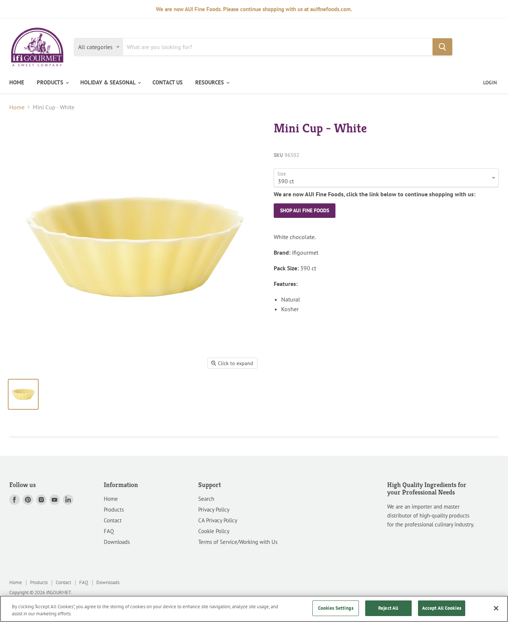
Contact (113, 520)
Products (114, 509)
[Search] (442, 46)
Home (17, 107)
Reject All (388, 608)
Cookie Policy (213, 531)
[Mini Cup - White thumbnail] (23, 394)
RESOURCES (210, 82)
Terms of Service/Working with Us (237, 541)
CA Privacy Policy (217, 520)
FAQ (109, 531)
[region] (254, 609)
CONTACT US (167, 82)
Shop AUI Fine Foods (304, 210)
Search (206, 498)
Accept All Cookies (441, 608)
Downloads (117, 541)
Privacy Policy (213, 509)
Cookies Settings (335, 608)
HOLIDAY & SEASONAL (108, 82)
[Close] (496, 608)
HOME (16, 82)
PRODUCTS (51, 82)
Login (490, 82)
